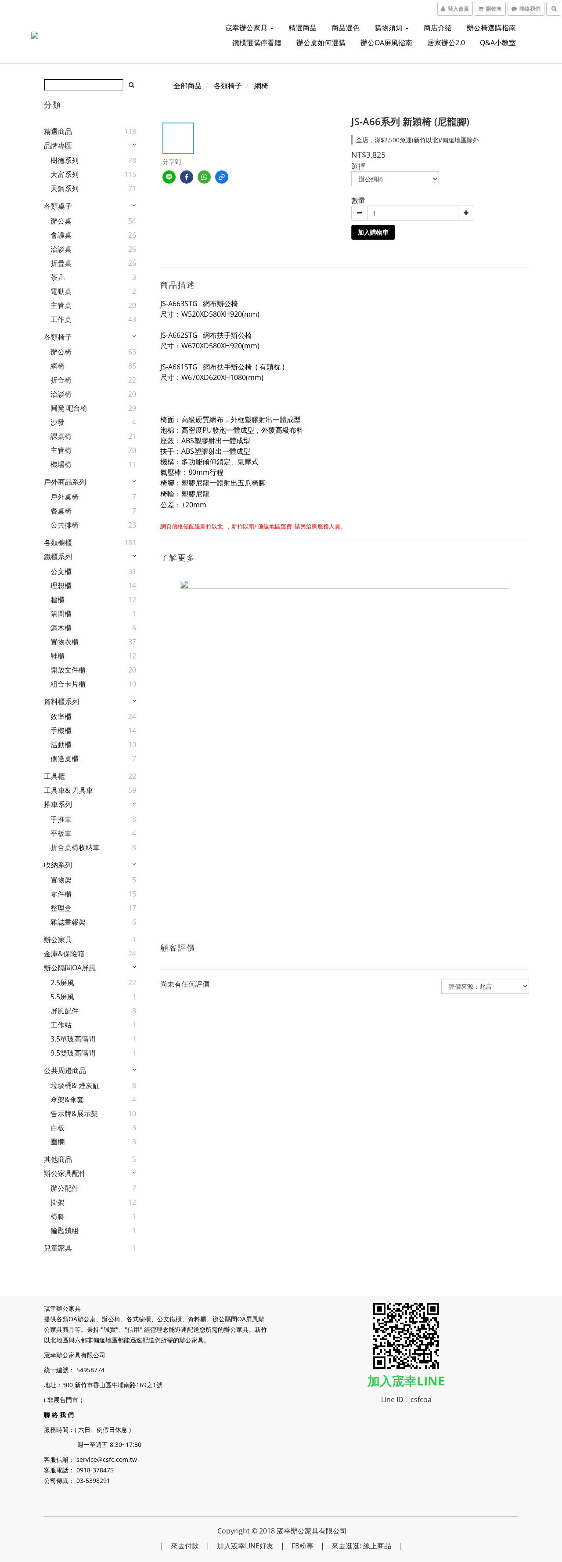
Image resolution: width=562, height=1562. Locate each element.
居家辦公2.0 (446, 42)
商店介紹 (438, 28)
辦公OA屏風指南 (386, 42)
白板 (57, 1127)
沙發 (57, 422)
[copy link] (221, 177)
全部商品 (187, 85)
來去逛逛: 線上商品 (361, 1546)
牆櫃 (57, 599)
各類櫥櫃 (58, 542)
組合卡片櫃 (68, 684)
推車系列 (58, 804)
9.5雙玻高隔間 (72, 1053)
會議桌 (61, 235)
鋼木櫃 (61, 628)
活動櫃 (61, 744)
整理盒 (61, 908)
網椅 (57, 366)
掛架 (57, 1202)
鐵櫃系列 (58, 556)
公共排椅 (64, 525)
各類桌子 (58, 206)
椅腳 (57, 1216)
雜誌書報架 (68, 922)
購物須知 (389, 28)
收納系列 (58, 865)
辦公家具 (58, 939)
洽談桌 (61, 249)
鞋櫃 (57, 656)
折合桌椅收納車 (75, 847)
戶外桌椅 (64, 497)
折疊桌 (61, 263)
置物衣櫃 (64, 642)
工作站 (61, 1025)
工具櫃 (54, 776)
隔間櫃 (61, 613)
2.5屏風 (62, 982)
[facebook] (186, 177)
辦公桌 (61, 221)
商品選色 (345, 28)
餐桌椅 (61, 511)
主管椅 (61, 450)
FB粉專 (302, 1546)
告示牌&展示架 (74, 1113)
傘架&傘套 (67, 1099)
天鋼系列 (64, 188)
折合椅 (61, 380)
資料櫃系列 (61, 701)
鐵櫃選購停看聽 (256, 42)
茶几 (57, 277)
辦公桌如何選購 (321, 42)
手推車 (61, 819)
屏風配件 (64, 1011)
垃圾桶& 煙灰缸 (75, 1085)
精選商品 (302, 28)
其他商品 (58, 1159)
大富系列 (64, 174)
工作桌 (61, 319)
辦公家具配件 (65, 1173)
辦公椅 (61, 352)
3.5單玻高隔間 (72, 1039)
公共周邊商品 (65, 1070)
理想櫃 (61, 585)
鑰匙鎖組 (64, 1230)
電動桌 (61, 291)
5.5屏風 (62, 997)
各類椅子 (58, 337)
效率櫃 (61, 716)
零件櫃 (61, 894)
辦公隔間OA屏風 (70, 968)
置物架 (61, 880)
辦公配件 (64, 1188)
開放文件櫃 (68, 670)
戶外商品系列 (65, 482)
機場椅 (61, 464)
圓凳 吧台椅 (68, 408)
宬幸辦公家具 (247, 28)
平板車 (61, 833)
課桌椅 (61, 436)
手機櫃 (61, 730)
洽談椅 (61, 394)
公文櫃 (61, 571)
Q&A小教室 (498, 42)
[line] (169, 177)
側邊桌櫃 (64, 758)
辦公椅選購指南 (491, 28)
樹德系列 (64, 160)
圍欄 (57, 1141)
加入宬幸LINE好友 (245, 1546)
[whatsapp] (204, 177)
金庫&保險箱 (64, 953)
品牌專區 (58, 145)
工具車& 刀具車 (68, 790)
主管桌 (61, 305)
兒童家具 (58, 1248)
